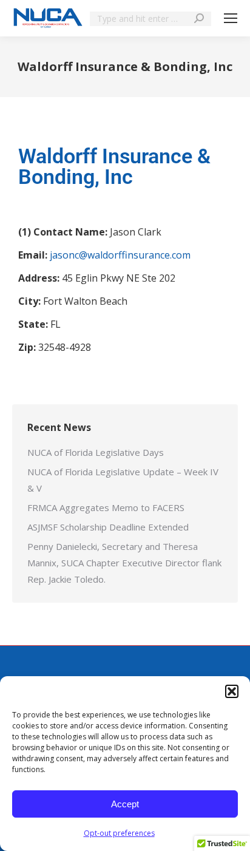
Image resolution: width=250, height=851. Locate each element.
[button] (232, 691)
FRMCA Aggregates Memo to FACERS (105, 507)
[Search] (199, 18)
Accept (125, 804)
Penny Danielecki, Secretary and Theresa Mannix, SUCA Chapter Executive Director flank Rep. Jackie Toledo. (124, 562)
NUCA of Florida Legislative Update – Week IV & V (122, 480)
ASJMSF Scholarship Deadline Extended (108, 527)
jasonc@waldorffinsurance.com (120, 255)
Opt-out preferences (119, 833)
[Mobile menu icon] (230, 18)
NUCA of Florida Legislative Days (95, 452)
